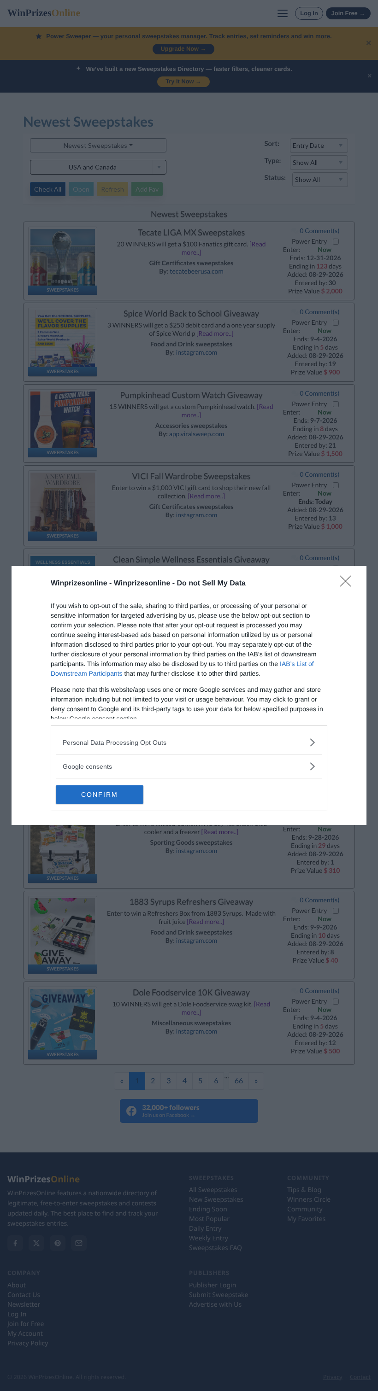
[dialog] (189, 695)
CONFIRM (99, 794)
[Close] (348, 584)
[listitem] (189, 742)
